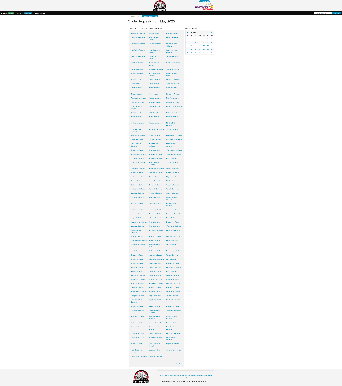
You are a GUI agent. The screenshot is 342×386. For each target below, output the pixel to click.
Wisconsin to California (173, 226)
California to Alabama (138, 37)
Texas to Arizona (136, 79)
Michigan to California (173, 181)
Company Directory (40, 13)
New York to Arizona (172, 98)
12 (208, 42)
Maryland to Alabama (173, 63)
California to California (156, 158)
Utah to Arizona (136, 83)
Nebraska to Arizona (172, 79)
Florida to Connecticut (156, 356)
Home (162, 375)
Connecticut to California (139, 241)
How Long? (24, 13)
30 (187, 39)
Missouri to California (155, 189)
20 (212, 46)
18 (204, 46)
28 (187, 52)
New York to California (138, 136)
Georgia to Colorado (137, 327)
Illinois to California (155, 177)
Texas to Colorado (136, 344)
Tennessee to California (173, 154)
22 (191, 49)
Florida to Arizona (154, 83)
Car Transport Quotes (189, 375)
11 (204, 42)
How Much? (7, 13)
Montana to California (155, 193)
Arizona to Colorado (155, 350)
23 (195, 49)
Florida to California (137, 140)
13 (212, 42)
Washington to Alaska (138, 33)
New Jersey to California (156, 129)
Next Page (179, 364)
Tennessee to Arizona (173, 83)
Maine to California (137, 236)
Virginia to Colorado (172, 344)
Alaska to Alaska (154, 33)
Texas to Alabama (172, 56)
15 (191, 46)
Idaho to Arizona (154, 112)
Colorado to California (138, 169)
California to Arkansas (156, 69)
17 (199, 46)
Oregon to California (172, 275)
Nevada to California (137, 158)
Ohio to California (154, 136)
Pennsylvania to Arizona (138, 98)
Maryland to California (138, 275)
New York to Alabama (138, 50)
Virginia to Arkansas (172, 69)
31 (199, 52)
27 (212, 49)
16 (195, 46)
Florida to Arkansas (137, 69)
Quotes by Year (135, 16)
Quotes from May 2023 (150, 16)
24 (199, 49)
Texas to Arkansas (137, 73)
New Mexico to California (139, 292)
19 (208, 46)
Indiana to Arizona (154, 79)
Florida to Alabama (172, 33)
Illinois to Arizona (136, 116)
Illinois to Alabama (172, 37)
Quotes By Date (202, 375)
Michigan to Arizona (155, 98)
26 (208, 49)
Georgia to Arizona (154, 102)
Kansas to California (155, 323)
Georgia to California (155, 154)
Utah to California (154, 241)
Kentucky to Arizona (172, 94)
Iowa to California (171, 158)
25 (204, 49)
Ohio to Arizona (153, 94)
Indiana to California (155, 218)
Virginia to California (172, 177)
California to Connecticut (174, 350)
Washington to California (174, 136)
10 (199, 42)
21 (187, 49)
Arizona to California (155, 210)
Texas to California (172, 129)
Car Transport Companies (173, 375)
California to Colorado (138, 333)
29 (191, 52)
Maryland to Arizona (172, 102)
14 (187, 46)
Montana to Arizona (155, 106)
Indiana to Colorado (155, 333)
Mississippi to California (138, 154)
